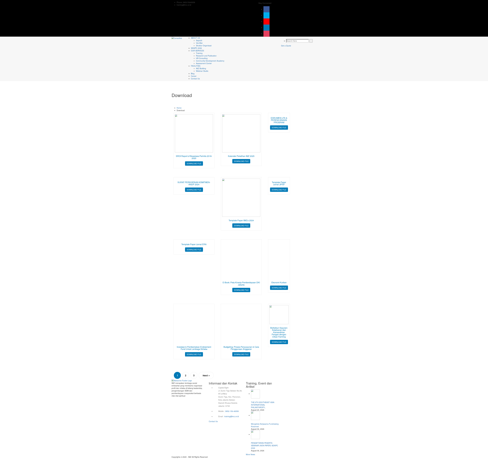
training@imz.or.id (231, 416)
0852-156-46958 (232, 411)
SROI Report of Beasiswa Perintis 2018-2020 (194, 157)
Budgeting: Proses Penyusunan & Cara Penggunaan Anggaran (241, 348)
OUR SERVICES (197, 50)
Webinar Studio (202, 71)
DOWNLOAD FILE (194, 163)
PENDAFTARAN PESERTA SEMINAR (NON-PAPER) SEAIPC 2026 (264, 445)
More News (250, 454)
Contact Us (195, 78)
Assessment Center (204, 63)
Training (199, 53)
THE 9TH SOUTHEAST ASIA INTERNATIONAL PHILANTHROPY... (262, 405)
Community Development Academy (210, 60)
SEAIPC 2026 (196, 48)
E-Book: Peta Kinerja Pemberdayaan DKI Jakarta (241, 283)
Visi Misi (199, 43)
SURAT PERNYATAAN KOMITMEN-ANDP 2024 (194, 183)
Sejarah (199, 40)
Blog (192, 73)
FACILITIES (195, 66)
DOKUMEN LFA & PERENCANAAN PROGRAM (279, 120)
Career (193, 76)
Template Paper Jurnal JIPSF (279, 183)
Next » (206, 375)
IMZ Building (201, 68)
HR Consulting (202, 58)
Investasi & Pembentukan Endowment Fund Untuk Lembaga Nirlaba (194, 348)
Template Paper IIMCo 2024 (241, 220)
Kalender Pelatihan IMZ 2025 (241, 156)
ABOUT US (195, 38)
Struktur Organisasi (203, 45)
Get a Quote (286, 45)
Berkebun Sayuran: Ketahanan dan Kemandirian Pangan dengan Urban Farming (279, 332)
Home (179, 108)
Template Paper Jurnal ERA (194, 244)
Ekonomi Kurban (279, 282)
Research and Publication (206, 55)
